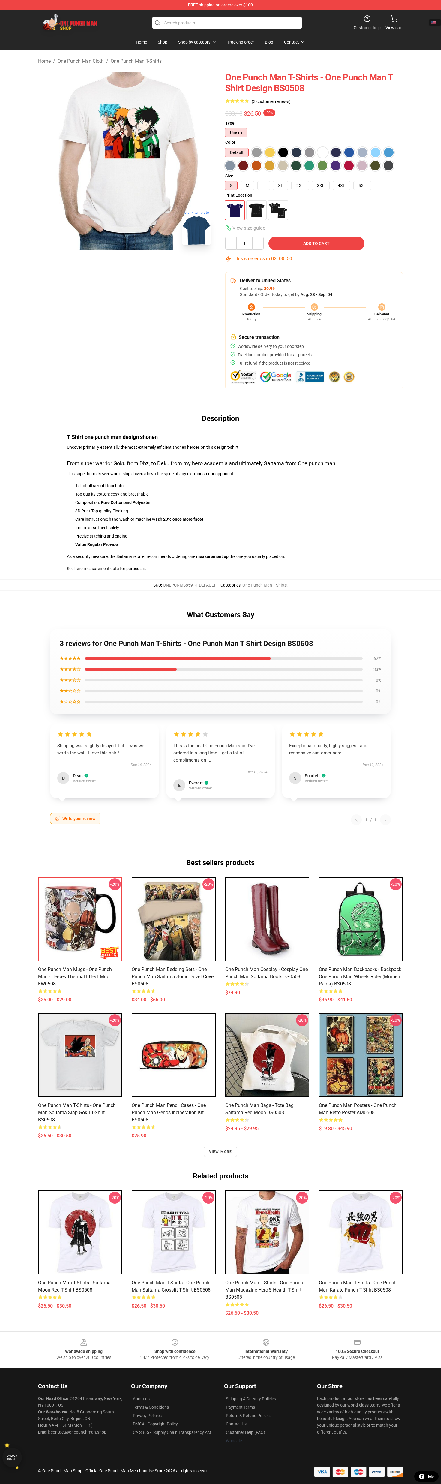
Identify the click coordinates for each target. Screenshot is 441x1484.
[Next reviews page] (385, 819)
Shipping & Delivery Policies (251, 1398)
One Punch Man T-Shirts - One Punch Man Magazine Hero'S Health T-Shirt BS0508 (264, 1290)
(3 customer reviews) (271, 101)
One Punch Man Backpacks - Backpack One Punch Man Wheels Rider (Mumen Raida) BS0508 (360, 977)
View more (220, 1152)
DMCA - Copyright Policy (155, 1424)
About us (141, 1398)
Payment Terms (240, 1407)
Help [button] (430, 1476)
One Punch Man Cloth (81, 61)
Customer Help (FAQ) (245, 1432)
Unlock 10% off (12, 1457)
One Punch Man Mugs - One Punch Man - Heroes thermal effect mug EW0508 (75, 977)
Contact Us (236, 1424)
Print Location (238, 195)
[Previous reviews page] (356, 819)
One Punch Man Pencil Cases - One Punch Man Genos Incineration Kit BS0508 (169, 1112)
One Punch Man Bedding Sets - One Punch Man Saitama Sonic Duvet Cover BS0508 (173, 977)
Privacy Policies (147, 1415)
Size (229, 175)
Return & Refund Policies (249, 1415)
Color (230, 142)
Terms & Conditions (151, 1407)
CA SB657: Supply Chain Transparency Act (172, 1432)
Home (44, 61)
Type (230, 123)
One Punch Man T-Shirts (136, 61)
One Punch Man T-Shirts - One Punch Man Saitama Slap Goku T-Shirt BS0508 (77, 1112)
